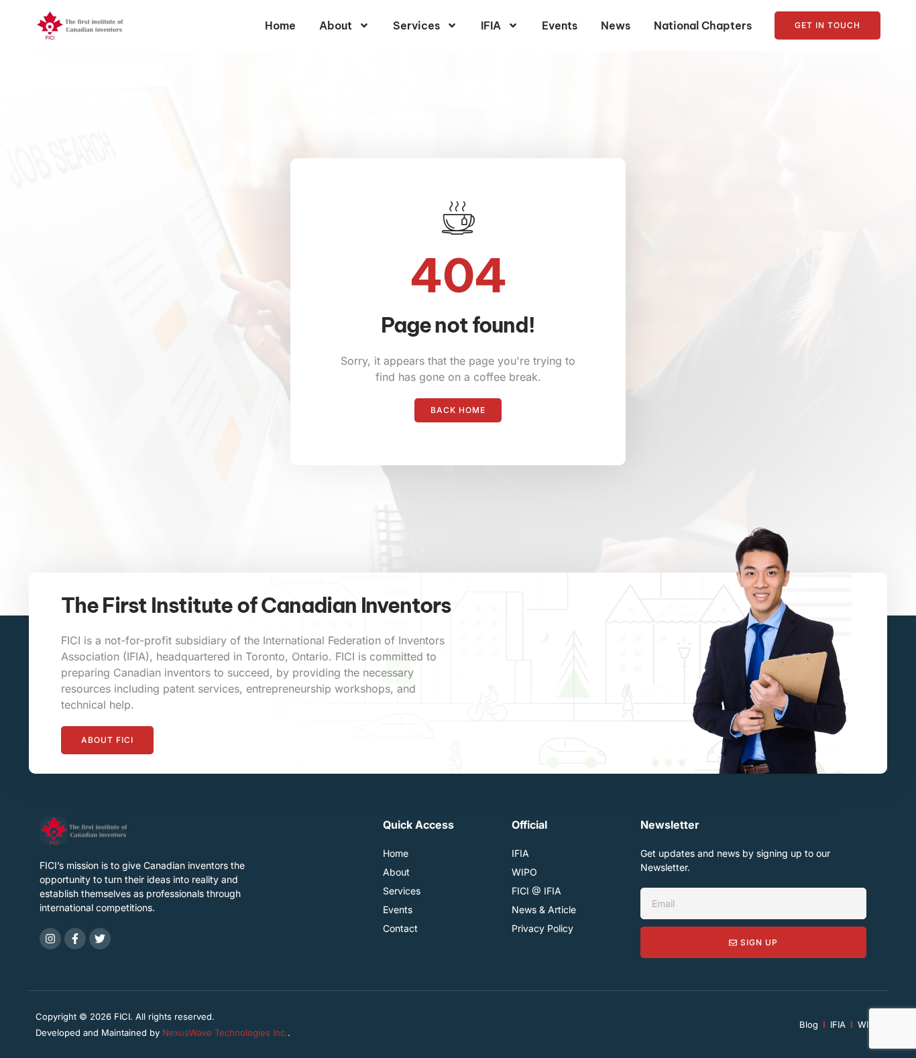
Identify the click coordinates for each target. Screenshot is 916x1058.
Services (416, 25)
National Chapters (703, 25)
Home (280, 25)
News (615, 25)
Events (559, 25)
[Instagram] (50, 938)
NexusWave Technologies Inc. (225, 1032)
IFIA (491, 25)
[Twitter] (100, 938)
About (335, 25)
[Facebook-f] (75, 938)
